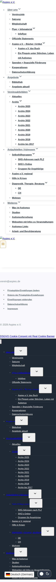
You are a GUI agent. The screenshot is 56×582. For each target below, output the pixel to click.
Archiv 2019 (24, 134)
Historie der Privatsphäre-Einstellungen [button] (25, 295)
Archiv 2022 (24, 120)
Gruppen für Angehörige (30, 168)
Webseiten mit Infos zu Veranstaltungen (32, 222)
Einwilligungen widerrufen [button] (19, 299)
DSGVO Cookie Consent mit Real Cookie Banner (27, 336)
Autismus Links (20, 226)
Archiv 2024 (24, 111)
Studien (16, 212)
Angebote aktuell (21, 86)
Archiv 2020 (24, 130)
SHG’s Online (25, 164)
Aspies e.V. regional (22, 173)
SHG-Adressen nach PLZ (31, 159)
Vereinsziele (18, 14)
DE (19, 188)
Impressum (12, 309)
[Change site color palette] (44, 574)
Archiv (15, 451)
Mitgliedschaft (19, 24)
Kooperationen (19, 67)
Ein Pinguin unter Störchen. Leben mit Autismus (36, 55)
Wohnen (16, 198)
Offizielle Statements (23, 38)
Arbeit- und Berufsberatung (26, 231)
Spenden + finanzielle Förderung (29, 62)
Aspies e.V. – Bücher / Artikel (25, 389)
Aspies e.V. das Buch (29, 48)
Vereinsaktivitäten (14, 438)
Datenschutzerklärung (23, 72)
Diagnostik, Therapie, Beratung (26, 532)
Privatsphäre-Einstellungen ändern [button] (23, 290)
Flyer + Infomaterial (21, 372)
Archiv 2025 (24, 106)
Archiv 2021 (24, 125)
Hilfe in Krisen (19, 178)
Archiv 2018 (24, 139)
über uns (10, 352)
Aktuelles (17, 96)
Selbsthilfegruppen (21, 504)
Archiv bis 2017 (26, 144)
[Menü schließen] (1, 341)
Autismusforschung (22, 217)
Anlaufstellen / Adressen (17, 494)
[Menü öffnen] (3, 244)
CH (19, 193)
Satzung (16, 19)
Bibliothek (17, 82)
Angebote (10, 421)
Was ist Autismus (21, 207)
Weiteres (10, 553)
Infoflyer (22, 34)
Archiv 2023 (24, 116)
